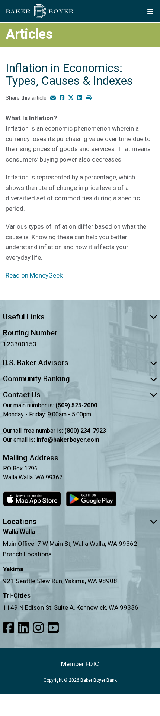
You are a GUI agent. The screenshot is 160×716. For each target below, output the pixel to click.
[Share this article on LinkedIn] (79, 98)
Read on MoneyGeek (34, 275)
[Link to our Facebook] (8, 627)
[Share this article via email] (53, 98)
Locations (20, 521)
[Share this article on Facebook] (62, 98)
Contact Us (22, 394)
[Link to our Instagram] (38, 627)
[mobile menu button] (150, 11)
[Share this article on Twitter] (71, 98)
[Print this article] (89, 98)
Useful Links (24, 316)
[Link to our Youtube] (53, 627)
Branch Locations (27, 554)
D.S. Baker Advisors (35, 362)
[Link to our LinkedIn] (23, 627)
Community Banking (36, 378)
